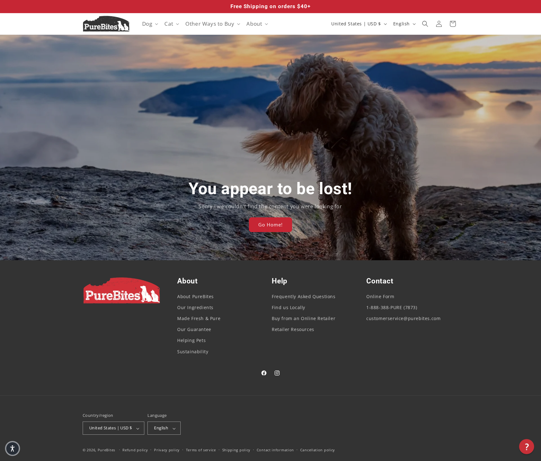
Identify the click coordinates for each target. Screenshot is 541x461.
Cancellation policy (317, 450)
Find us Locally (288, 307)
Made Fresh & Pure (198, 318)
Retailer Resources (293, 330)
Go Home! (270, 225)
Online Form (380, 296)
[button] (149, 24)
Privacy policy (167, 450)
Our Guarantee (194, 330)
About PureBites (195, 296)
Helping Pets (191, 341)
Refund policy (135, 450)
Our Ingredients (195, 307)
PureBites (106, 450)
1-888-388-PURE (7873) (391, 307)
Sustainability (192, 352)
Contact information (275, 450)
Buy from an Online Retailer (303, 318)
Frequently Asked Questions (304, 296)
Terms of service (201, 450)
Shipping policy (236, 450)
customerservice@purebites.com (403, 318)
